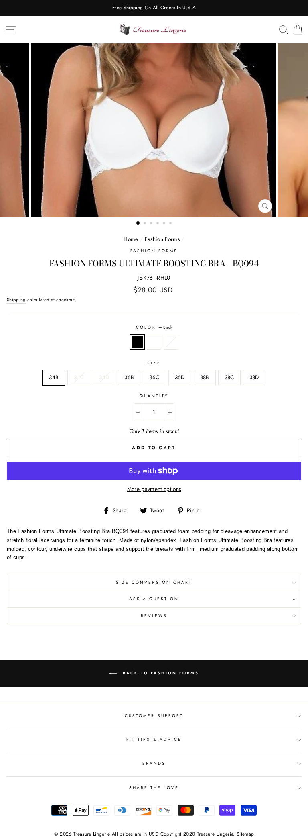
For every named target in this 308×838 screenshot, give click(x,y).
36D (180, 377)
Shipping (16, 299)
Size (153, 363)
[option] (154, 8)
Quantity (154, 396)
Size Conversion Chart (154, 582)
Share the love (154, 788)
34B (54, 377)
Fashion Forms (162, 239)
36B (129, 377)
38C (229, 377)
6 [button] (171, 224)
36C (154, 377)
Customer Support (154, 716)
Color (154, 327)
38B (204, 377)
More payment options (154, 489)
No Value (171, 342)
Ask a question (154, 599)
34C (79, 377)
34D (104, 377)
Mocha (154, 342)
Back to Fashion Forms (159, 673)
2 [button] (146, 224)
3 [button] (152, 224)
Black (137, 342)
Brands (154, 763)
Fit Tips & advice (154, 739)
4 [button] (158, 224)
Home (131, 239)
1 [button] (138, 223)
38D (254, 377)
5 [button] (165, 224)
